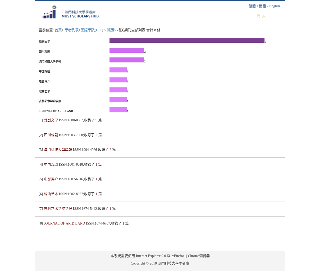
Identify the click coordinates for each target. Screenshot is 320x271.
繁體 (252, 6)
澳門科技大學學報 (58, 150)
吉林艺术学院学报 (58, 209)
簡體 (262, 6)
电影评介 (51, 179)
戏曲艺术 (51, 194)
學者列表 (72, 30)
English (274, 6)
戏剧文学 (51, 120)
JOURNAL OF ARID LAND (65, 223)
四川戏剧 (51, 135)
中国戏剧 (51, 164)
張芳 (110, 30)
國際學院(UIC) (92, 30)
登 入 (261, 16)
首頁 (58, 30)
